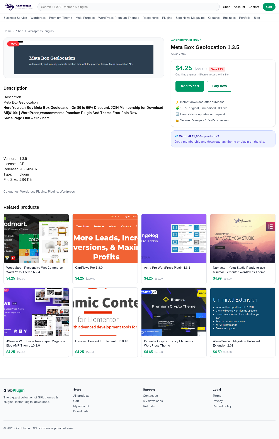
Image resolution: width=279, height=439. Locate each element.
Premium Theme (60, 17)
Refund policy (222, 406)
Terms (217, 395)
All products (81, 395)
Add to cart (190, 86)
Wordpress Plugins (41, 31)
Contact (253, 7)
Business (229, 17)
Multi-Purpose (85, 17)
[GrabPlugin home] (18, 7)
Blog (257, 17)
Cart (269, 7)
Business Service (15, 17)
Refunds (149, 406)
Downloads (80, 411)
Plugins (167, 17)
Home (7, 31)
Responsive (151, 17)
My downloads (153, 401)
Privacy (218, 401)
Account (239, 7)
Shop (226, 7)
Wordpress (38, 17)
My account (81, 406)
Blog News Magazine (190, 17)
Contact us (150, 395)
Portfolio (244, 17)
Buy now (219, 86)
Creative (214, 17)
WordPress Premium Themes (118, 17)
